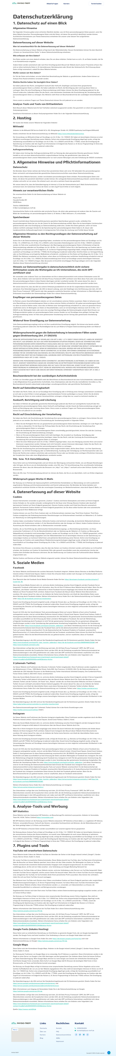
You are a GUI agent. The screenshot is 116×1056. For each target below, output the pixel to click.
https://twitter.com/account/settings (25, 710)
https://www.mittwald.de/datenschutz (71, 134)
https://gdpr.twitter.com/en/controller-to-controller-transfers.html (36, 704)
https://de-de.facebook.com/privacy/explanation (34, 598)
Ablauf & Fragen (52, 3)
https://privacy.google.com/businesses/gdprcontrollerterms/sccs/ (36, 986)
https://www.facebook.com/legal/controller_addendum (44, 625)
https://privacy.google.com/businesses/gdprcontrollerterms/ (34, 983)
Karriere (66, 3)
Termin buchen (96, 3)
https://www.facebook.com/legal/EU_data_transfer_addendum (35, 642)
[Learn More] (108, 1052)
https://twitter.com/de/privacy (87, 688)
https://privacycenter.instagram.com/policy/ (73, 779)
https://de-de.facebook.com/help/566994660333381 (76, 642)
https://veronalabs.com (45, 817)
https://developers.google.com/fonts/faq (67, 938)
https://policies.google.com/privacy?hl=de (27, 911)
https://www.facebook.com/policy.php (26, 645)
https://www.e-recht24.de (27, 1009)
